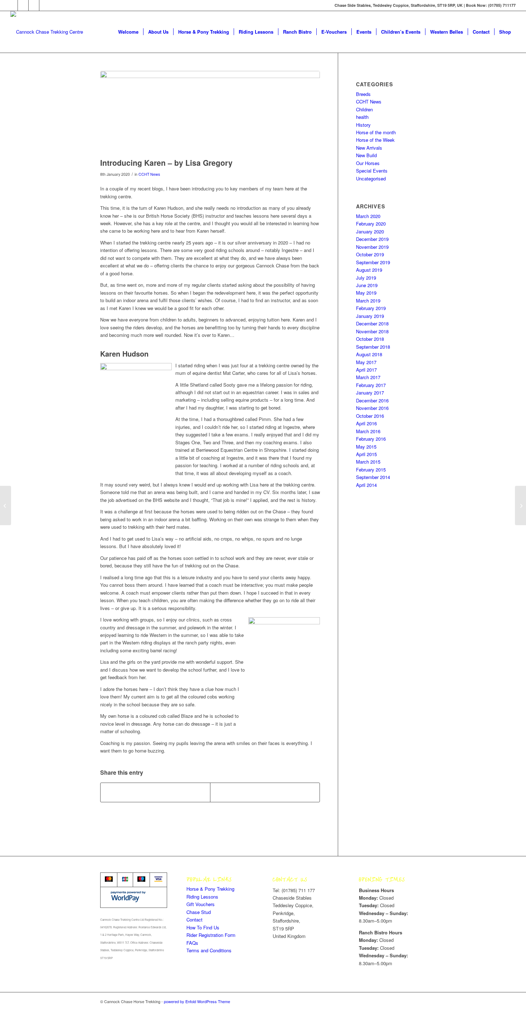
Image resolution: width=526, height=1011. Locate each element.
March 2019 (368, 300)
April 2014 (366, 485)
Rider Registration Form (210, 935)
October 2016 (370, 415)
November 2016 (372, 408)
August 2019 (369, 269)
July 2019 (366, 277)
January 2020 (370, 231)
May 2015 (366, 446)
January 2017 (370, 392)
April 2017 (366, 369)
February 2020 (371, 223)
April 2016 (366, 423)
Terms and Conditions (209, 950)
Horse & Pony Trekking (210, 888)
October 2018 (370, 338)
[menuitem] (128, 32)
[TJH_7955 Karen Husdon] (210, 112)
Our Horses (368, 163)
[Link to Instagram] (34, 5)
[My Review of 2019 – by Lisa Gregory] (5, 505)
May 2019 (366, 292)
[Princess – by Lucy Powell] (520, 505)
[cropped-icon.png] (46, 32)
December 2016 (372, 400)
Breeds (363, 94)
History (363, 124)
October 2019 (370, 254)
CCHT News (149, 174)
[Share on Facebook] (155, 792)
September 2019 (373, 262)
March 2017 (368, 377)
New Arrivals (369, 147)
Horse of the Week (375, 139)
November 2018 (372, 331)
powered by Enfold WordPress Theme (197, 1001)
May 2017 (366, 362)
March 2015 (368, 461)
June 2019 (367, 285)
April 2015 (366, 454)
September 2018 (373, 346)
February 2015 (371, 469)
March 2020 (368, 216)
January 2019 (370, 316)
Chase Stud (198, 912)
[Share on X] (265, 792)
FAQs (192, 942)
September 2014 (373, 477)
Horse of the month (376, 132)
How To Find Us (202, 927)
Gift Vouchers (200, 904)
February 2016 (371, 438)
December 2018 (372, 323)
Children (364, 109)
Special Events (372, 170)
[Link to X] (12, 5)
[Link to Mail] (44, 5)
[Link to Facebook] (23, 5)
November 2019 (372, 246)
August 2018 (369, 354)
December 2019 (372, 239)
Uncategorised (371, 178)
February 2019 (371, 308)
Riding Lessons (202, 896)
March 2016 (368, 431)
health (362, 116)
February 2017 (371, 385)
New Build (366, 155)
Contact (194, 919)
